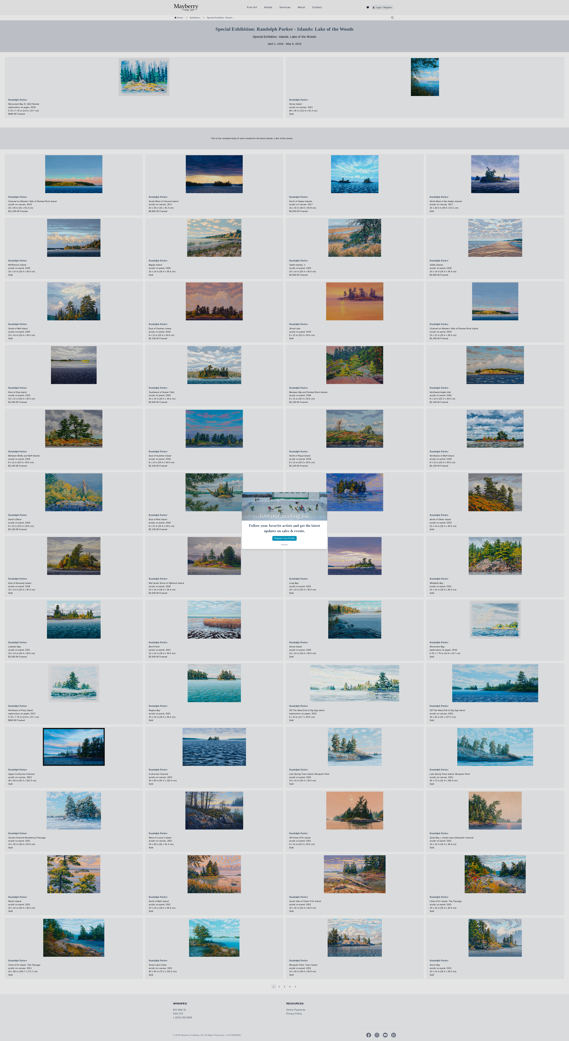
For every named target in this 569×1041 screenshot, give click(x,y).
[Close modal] (322, 497)
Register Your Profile (284, 538)
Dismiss (284, 545)
